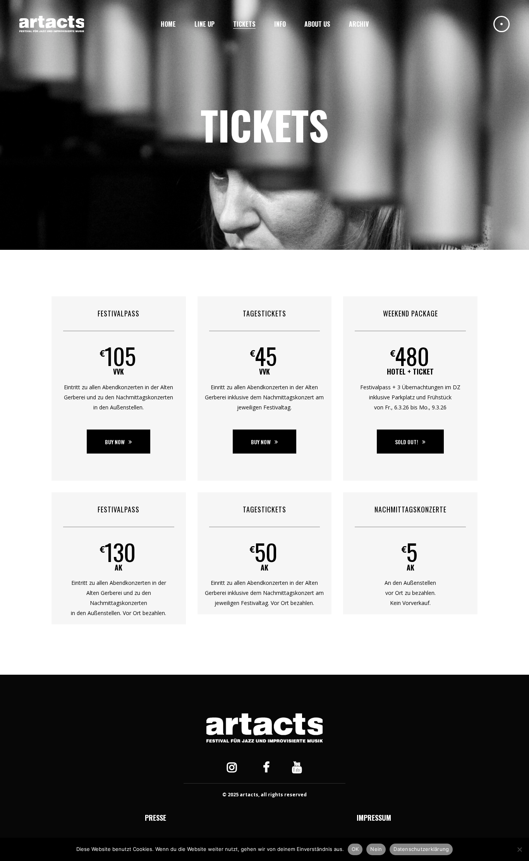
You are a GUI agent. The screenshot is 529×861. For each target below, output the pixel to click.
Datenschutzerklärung (421, 849)
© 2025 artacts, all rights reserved (264, 794)
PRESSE (155, 818)
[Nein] (519, 849)
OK (355, 849)
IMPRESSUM (374, 818)
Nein (376, 849)
